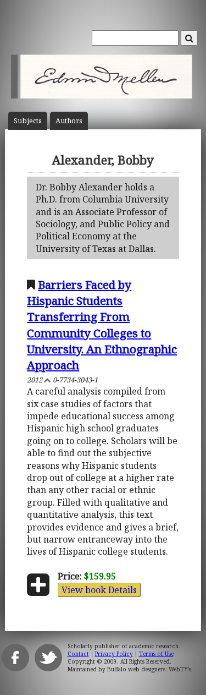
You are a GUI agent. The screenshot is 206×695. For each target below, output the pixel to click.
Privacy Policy (114, 654)
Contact (78, 654)
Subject (28, 120)
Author (68, 120)
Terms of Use (156, 654)
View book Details (99, 590)
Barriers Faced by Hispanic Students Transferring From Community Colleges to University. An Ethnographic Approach (102, 325)
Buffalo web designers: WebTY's (149, 669)
